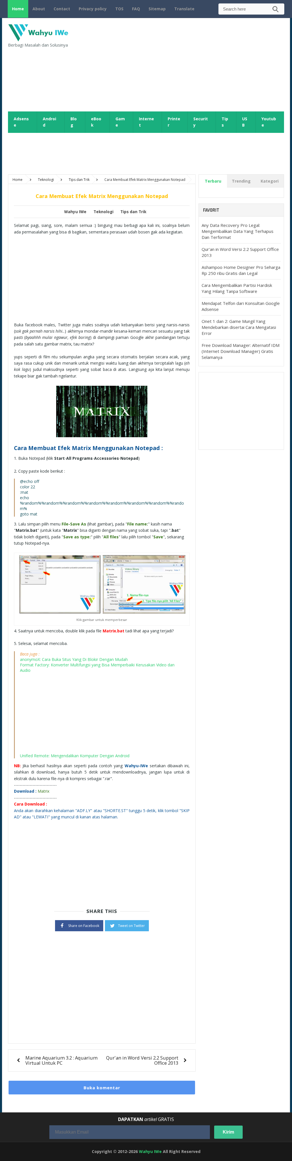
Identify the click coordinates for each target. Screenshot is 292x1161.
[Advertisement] (197, 64)
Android (49, 122)
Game (120, 122)
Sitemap (157, 8)
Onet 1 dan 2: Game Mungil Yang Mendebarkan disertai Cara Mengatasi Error (239, 327)
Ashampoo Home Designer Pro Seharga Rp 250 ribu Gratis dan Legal (241, 270)
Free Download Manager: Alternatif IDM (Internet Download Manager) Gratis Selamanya (240, 351)
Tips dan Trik (133, 211)
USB (244, 122)
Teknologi (103, 211)
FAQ (136, 8)
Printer (174, 122)
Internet (146, 122)
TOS (119, 8)
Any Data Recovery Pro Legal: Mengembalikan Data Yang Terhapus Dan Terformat (237, 231)
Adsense (21, 122)
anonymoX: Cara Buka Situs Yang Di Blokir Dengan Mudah (74, 659)
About (39, 8)
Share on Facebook (83, 925)
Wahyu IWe (150, 1151)
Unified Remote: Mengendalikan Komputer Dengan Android (74, 755)
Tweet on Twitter (131, 925)
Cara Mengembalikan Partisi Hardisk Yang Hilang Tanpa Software (237, 288)
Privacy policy (93, 8)
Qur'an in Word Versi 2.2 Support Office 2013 (142, 1060)
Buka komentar (102, 1087)
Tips (225, 122)
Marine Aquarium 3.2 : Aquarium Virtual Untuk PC (61, 1060)
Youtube (268, 122)
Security (200, 122)
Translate (184, 8)
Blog (73, 122)
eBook (96, 122)
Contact (62, 8)
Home (18, 8)
